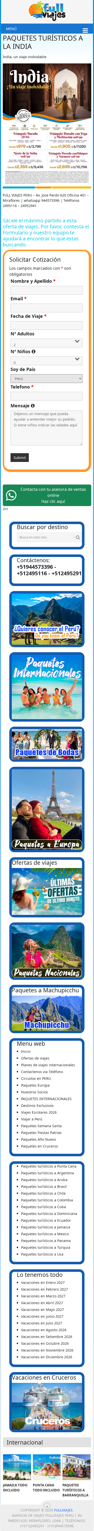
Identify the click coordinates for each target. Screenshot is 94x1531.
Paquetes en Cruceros (39, 1146)
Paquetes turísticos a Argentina (47, 1173)
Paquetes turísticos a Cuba (43, 1206)
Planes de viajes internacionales (48, 1065)
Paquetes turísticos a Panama (46, 1240)
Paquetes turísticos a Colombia (47, 1200)
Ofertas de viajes (35, 1058)
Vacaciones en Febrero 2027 (44, 1289)
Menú (11, 28)
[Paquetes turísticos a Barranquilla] (76, 1467)
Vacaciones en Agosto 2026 (43, 1329)
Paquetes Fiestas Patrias (41, 1132)
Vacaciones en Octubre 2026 (45, 1343)
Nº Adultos (22, 333)
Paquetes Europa (35, 1085)
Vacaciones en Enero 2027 (43, 1282)
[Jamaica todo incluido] (17, 1467)
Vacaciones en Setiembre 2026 (46, 1336)
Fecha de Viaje (29, 316)
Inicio (25, 1051)
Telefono (22, 386)
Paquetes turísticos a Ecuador (46, 1220)
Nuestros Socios (34, 1092)
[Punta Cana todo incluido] (47, 1467)
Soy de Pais (23, 369)
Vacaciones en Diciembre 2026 (46, 1357)
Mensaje (46, 405)
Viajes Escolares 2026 (39, 1112)
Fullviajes (63, 1510)
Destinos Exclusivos (37, 1105)
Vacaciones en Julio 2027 (41, 1323)
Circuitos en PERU (36, 1078)
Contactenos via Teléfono (42, 1071)
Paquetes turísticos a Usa (42, 1254)
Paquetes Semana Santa (41, 1125)
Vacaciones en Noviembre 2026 (47, 1350)
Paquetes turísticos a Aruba (44, 1179)
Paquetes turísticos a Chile (43, 1193)
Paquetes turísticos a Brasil (44, 1186)
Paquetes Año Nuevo (38, 1139)
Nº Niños (46, 351)
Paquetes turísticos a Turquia (45, 1247)
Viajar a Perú (31, 1119)
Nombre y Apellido (33, 280)
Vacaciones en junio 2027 (42, 1316)
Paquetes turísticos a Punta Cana (48, 1166)
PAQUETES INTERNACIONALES (46, 1098)
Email (19, 298)
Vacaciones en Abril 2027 (42, 1302)
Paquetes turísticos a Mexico (45, 1233)
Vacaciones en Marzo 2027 (43, 1296)
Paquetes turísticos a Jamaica (45, 1227)
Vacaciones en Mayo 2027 (42, 1309)
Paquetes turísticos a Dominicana (49, 1213)
